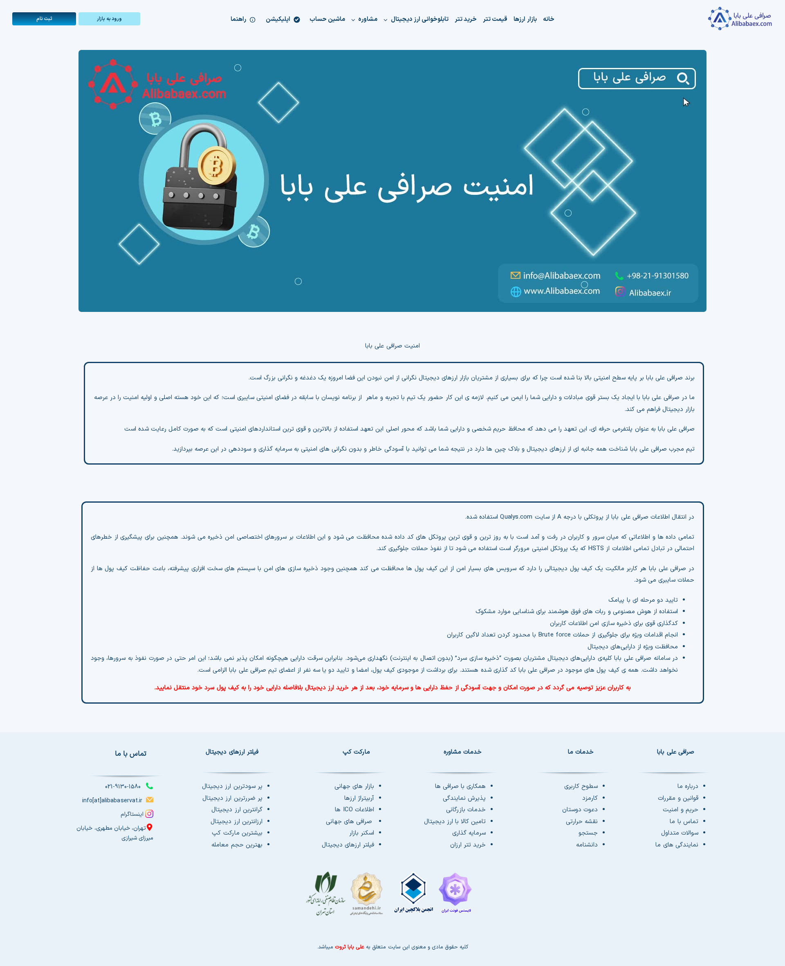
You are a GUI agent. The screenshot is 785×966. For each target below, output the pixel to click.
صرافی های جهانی (350, 821)
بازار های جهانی (354, 786)
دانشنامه (587, 845)
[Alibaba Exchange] (709, 18)
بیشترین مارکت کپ (237, 833)
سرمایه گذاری (469, 833)
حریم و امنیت (680, 810)
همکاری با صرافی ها (460, 786)
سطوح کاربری (581, 786)
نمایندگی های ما (676, 845)
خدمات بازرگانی (466, 810)
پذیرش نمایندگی (464, 798)
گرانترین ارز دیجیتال (236, 810)
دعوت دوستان (580, 810)
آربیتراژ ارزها (359, 798)
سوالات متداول (679, 833)
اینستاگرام (132, 814)
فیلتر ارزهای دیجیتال (348, 845)
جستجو (588, 833)
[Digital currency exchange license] (392, 898)
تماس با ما (684, 821)
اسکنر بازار (361, 833)
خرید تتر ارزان (468, 845)
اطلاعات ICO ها (354, 810)
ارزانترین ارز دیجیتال (236, 821)
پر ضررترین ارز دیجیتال (232, 798)
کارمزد (590, 798)
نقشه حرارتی (582, 821)
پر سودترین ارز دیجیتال (232, 786)
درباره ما (687, 786)
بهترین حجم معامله (236, 845)
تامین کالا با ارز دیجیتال (455, 821)
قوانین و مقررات (678, 798)
